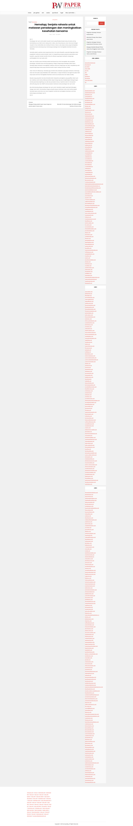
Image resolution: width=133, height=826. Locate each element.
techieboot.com (88, 102)
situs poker (87, 68)
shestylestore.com (89, 780)
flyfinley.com (88, 531)
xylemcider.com (88, 269)
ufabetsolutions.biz (89, 151)
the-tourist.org (88, 348)
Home (29, 12)
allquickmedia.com (89, 383)
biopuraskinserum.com (90, 420)
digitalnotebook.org (89, 556)
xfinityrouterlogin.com (90, 466)
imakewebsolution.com (90, 525)
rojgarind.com (88, 576)
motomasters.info (89, 661)
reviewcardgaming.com (90, 685)
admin (58, 34)
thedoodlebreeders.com (90, 228)
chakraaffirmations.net (90, 537)
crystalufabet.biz (89, 166)
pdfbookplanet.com (89, 622)
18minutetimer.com (89, 580)
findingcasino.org (89, 636)
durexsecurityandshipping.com (92, 205)
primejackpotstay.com (90, 768)
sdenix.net (87, 344)
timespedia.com (88, 375)
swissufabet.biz (88, 139)
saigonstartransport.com (90, 412)
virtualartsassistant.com (90, 696)
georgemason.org (89, 494)
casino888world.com (90, 708)
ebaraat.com (88, 112)
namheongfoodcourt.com (91, 439)
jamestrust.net (88, 365)
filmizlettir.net (88, 295)
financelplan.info (89, 510)
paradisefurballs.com (90, 566)
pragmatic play (41, 798)
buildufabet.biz (88, 174)
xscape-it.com (88, 197)
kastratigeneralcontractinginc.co (92, 186)
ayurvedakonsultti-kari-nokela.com (93, 191)
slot (43, 12)
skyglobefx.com (88, 650)
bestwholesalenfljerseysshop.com (93, 188)
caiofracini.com (88, 605)
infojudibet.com (88, 514)
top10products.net (89, 504)
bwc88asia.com (88, 221)
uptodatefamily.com (89, 254)
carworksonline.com (89, 322)
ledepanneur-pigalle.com (91, 429)
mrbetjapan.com (89, 390)
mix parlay (44, 806)
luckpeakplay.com (89, 757)
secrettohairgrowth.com (90, 402)
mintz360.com (88, 549)
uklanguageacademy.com (91, 498)
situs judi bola (37, 806)
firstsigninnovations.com (90, 311)
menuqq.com (30, 792)
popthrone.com (88, 521)
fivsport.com (88, 238)
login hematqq (38, 810)
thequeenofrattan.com (90, 626)
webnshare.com (88, 587)
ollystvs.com (88, 617)
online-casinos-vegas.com (91, 464)
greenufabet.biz (88, 143)
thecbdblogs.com (89, 478)
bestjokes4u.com (89, 539)
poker (86, 74)
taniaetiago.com (88, 271)
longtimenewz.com (89, 753)
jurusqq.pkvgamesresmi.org (39, 816)
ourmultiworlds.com (89, 297)
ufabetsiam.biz (88, 137)
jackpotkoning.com (89, 749)
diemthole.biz (88, 379)
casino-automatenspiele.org (91, 359)
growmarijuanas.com (90, 586)
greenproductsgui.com (90, 572)
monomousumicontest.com (91, 646)
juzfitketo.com (88, 273)
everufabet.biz (88, 170)
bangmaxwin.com (89, 414)
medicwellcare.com (89, 673)
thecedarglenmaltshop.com (91, 492)
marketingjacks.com (89, 468)
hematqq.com (38, 808)
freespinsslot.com (89, 564)
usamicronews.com (89, 759)
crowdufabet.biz (89, 172)
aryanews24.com (89, 195)
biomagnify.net (88, 283)
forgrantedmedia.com (90, 317)
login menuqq (46, 808)
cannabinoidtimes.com (90, 570)
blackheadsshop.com (90, 689)
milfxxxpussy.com (89, 252)
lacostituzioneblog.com (90, 259)
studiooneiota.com (89, 634)
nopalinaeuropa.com (90, 281)
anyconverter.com (89, 373)
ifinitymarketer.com (89, 747)
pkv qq (35, 792)
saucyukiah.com (88, 291)
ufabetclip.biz (88, 131)
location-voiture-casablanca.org (92, 691)
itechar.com (88, 106)
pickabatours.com (89, 506)
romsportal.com (88, 776)
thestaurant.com (89, 720)
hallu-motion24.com (89, 445)
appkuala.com (88, 394)
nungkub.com (88, 265)
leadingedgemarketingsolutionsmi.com (94, 184)
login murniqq (30, 810)
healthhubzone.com (89, 110)
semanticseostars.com (90, 582)
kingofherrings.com (89, 388)
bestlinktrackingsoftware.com (92, 722)
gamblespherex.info (89, 652)
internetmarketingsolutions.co (92, 615)
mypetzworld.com (89, 215)
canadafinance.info (89, 423)
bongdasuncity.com (89, 560)
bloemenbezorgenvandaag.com (92, 400)
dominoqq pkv (42, 792)
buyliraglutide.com (89, 123)
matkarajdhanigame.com (91, 519)
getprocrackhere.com (90, 741)
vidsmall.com (88, 675)
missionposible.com (89, 462)
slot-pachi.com (88, 562)
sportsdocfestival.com (90, 778)
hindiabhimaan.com (89, 474)
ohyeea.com (88, 261)
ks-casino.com (88, 224)
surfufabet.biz (88, 154)
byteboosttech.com (89, 116)
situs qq (31, 794)
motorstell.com (88, 328)
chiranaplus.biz (88, 435)
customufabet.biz (89, 160)
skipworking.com (89, 369)
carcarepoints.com (89, 226)
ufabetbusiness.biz (89, 141)
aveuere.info (88, 568)
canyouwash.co (88, 96)
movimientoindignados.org (91, 250)
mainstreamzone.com (90, 584)
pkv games (36, 12)
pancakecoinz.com (89, 529)
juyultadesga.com (89, 211)
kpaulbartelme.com (89, 692)
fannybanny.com (89, 745)
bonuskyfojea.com (89, 727)
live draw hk (88, 64)
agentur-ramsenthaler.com (91, 654)
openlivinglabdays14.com (91, 189)
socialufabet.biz (88, 153)
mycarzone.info (88, 663)
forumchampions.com (90, 305)
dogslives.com (88, 621)
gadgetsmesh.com (89, 593)
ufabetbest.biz (88, 156)
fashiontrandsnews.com (90, 178)
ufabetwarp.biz (88, 129)
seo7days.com (88, 396)
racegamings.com (89, 766)
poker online (45, 810)
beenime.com (88, 702)
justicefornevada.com (90, 595)
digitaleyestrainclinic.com (91, 460)
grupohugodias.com (89, 230)
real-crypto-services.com (90, 213)
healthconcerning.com (90, 574)
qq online (87, 66)
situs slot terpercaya (46, 800)
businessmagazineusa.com (91, 671)
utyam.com (87, 258)
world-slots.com (88, 523)
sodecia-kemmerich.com (90, 704)
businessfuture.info (89, 512)
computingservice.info (90, 603)
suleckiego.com (88, 484)
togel (61, 12)
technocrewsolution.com (90, 334)
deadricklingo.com (89, 648)
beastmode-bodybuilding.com (92, 508)
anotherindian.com (89, 267)
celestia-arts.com (89, 303)
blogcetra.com (88, 613)
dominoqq (29, 816)
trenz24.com (88, 367)
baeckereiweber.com (90, 90)
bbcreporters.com (89, 180)
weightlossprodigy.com (90, 552)
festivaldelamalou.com (90, 309)
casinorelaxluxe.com (89, 733)
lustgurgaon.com (89, 541)
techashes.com (88, 94)
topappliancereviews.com (91, 470)
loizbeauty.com (88, 371)
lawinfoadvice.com (89, 242)
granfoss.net (88, 449)
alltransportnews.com (90, 176)
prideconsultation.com (90, 533)
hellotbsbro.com (89, 599)
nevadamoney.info (89, 425)
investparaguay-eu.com (90, 219)
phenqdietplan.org (89, 244)
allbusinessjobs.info (89, 502)
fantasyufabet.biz (89, 135)
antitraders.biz (88, 193)
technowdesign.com (89, 203)
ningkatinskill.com (89, 236)
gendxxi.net (87, 659)
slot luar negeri (39, 796)
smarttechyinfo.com (89, 554)
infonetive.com (88, 416)
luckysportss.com (89, 755)
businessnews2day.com (90, 677)
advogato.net (88, 350)
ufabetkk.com (88, 381)
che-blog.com (88, 527)
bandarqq (87, 76)
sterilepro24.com (89, 681)
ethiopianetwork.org (89, 591)
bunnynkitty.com (89, 406)
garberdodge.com (89, 313)
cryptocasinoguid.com (90, 182)
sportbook (55, 12)
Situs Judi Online (70, 12)
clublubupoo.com (89, 724)
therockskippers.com (90, 447)
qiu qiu (86, 70)
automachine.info (89, 640)
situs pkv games (88, 80)
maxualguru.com (89, 558)
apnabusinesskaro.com (90, 482)
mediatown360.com (89, 458)
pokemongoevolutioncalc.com (92, 762)
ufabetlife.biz (88, 149)
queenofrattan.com (89, 624)
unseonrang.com (89, 609)
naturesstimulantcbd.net (91, 279)
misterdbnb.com (89, 710)
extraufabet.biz (88, 147)
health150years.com (89, 330)
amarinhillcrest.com (89, 346)
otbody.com (87, 363)
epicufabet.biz (88, 164)
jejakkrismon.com (89, 377)
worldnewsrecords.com (90, 679)
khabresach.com (89, 476)
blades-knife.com (89, 630)
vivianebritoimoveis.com (90, 338)
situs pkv (33, 796)
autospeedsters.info (89, 642)
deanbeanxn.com (89, 517)
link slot (47, 812)
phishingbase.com (89, 764)
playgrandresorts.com (90, 774)
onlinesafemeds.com (90, 125)
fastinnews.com (88, 743)
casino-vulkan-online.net (90, 455)
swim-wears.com (89, 315)
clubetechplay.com (89, 735)
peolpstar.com (88, 318)
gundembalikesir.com (90, 104)
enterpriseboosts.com (90, 355)
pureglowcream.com (90, 398)
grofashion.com (88, 760)
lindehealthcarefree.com (90, 500)
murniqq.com (31, 808)
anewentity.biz (88, 392)
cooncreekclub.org (89, 299)
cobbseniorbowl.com (90, 201)
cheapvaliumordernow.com (91, 700)
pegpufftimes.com (89, 301)
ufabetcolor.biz (88, 145)
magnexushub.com (89, 118)
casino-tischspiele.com (90, 361)
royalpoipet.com (89, 718)
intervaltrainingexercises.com (92, 714)
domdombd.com (89, 737)
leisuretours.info (89, 597)
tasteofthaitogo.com (89, 404)
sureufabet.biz (88, 158)
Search (95, 18)
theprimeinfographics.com (91, 698)
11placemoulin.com (89, 547)
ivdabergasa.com (89, 209)
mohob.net (87, 551)
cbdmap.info (88, 516)
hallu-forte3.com (89, 443)
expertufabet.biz (89, 133)
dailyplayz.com (88, 739)
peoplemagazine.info (90, 92)
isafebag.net (88, 352)
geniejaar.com (88, 543)
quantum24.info (89, 667)
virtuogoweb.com (89, 119)
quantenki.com (88, 669)
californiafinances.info (90, 422)
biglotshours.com (89, 121)
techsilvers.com (88, 234)
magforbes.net (88, 340)
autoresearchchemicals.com (91, 480)
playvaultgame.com (89, 772)
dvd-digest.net (88, 431)
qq (85, 82)
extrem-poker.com (89, 223)
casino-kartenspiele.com (90, 357)
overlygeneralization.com (91, 589)
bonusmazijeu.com (89, 725)
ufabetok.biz (88, 168)
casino (48, 12)
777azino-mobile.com (90, 199)
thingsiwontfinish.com (90, 782)
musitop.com (88, 256)
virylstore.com (88, 326)
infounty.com (88, 217)
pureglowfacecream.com (90, 387)
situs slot (35, 798)
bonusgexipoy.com (89, 731)
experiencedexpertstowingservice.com (94, 687)
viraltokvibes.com (89, 336)
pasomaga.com (88, 275)
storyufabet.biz (88, 162)
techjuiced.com (88, 114)
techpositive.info (89, 607)
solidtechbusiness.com (90, 683)
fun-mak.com (88, 706)
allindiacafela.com (89, 451)
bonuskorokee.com (89, 729)
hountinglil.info (88, 535)
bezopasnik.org (88, 408)
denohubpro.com (89, 628)
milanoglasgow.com (89, 441)
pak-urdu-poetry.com (90, 611)
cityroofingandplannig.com (91, 207)
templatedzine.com (89, 240)
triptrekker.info (88, 657)
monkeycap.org (88, 342)
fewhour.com (88, 578)
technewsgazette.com (90, 385)
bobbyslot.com (88, 545)
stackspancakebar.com (90, 437)
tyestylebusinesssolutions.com (92, 716)
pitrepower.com (88, 457)
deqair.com (87, 232)
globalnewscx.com (89, 619)
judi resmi (47, 796)
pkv (86, 72)
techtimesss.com (89, 324)
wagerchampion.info (90, 644)
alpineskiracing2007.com (91, 453)
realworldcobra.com (89, 638)
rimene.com (88, 427)
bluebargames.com (89, 307)
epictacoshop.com (89, 418)
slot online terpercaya (90, 62)
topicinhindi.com (89, 496)
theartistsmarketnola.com (91, 433)
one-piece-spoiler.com (90, 632)
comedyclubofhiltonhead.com (92, 694)
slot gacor (48, 798)
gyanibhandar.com (89, 127)
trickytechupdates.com (90, 472)
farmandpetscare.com (90, 601)
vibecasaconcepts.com (90, 665)
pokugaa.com (88, 770)
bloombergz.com (89, 353)
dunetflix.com (88, 248)
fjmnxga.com (88, 410)
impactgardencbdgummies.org (92, 277)
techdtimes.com (88, 100)
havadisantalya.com (89, 98)
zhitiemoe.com (88, 263)
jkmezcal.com (88, 712)
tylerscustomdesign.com (90, 320)
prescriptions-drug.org (90, 332)
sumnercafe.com (89, 246)
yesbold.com (88, 108)
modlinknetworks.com (90, 751)
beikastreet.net (88, 293)
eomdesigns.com (89, 656)
